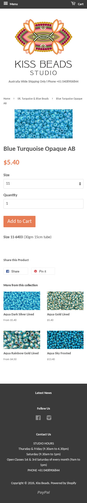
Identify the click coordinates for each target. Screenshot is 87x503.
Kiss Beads (42, 483)
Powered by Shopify (63, 483)
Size (6, 175)
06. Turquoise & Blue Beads (33, 98)
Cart (80, 4)
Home (6, 98)
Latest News (43, 393)
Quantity (10, 195)
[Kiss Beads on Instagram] (49, 418)
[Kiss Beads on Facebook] (38, 418)
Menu (13, 4)
